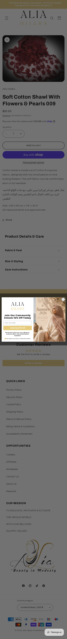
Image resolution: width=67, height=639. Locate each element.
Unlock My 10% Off (17, 328)
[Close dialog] (63, 299)
